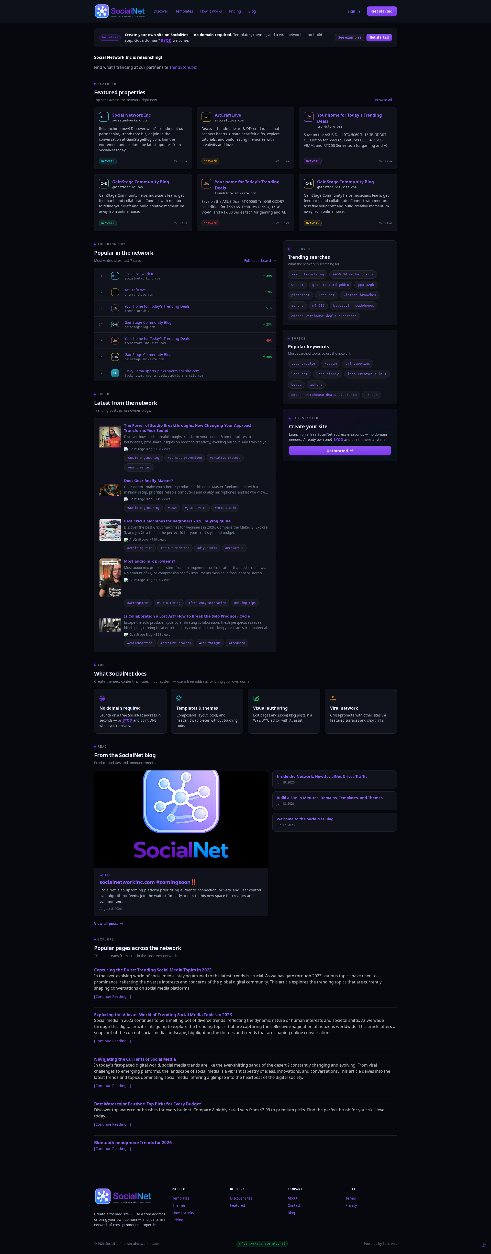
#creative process (225, 458)
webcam (297, 285)
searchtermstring (307, 274)
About (292, 1198)
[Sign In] (484, 1245)
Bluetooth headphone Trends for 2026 (133, 1142)
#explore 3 (234, 548)
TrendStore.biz (183, 67)
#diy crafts (207, 548)
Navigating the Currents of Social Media (135, 1059)
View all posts (106, 923)
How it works (211, 11)
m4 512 (318, 305)
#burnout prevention (185, 458)
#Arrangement (138, 603)
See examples (349, 37)
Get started (382, 11)
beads (296, 384)
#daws (172, 508)
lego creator (303, 363)
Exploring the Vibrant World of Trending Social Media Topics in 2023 (163, 1014)
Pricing (235, 11)
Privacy (351, 1205)
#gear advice (195, 508)
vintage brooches (359, 295)
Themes (178, 1205)
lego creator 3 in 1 (367, 374)
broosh (371, 395)
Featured (237, 1205)
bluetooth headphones (353, 305)
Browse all (383, 100)
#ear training (139, 467)
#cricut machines (175, 548)
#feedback (237, 643)
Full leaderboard (257, 260)
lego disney (327, 374)
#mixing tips (245, 603)
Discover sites (241, 1198)
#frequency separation (207, 603)
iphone (297, 305)
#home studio (225, 508)
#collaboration (139, 643)
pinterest (300, 295)
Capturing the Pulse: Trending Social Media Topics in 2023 (153, 970)
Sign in (354, 11)
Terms (350, 1198)
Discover (161, 11)
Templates (184, 11)
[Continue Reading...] (112, 996)
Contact (294, 1205)
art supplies (357, 363)
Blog (252, 11)
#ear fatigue (210, 643)
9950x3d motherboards (353, 274)
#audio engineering (143, 458)
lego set (326, 295)
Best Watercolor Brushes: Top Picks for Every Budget (147, 1104)
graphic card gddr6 (330, 285)
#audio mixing (168, 603)
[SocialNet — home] (120, 11)
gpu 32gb (366, 285)
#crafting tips (139, 548)
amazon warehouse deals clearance (324, 316)
